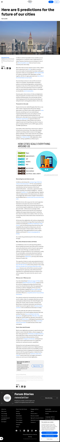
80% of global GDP (39, 72)
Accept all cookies (49, 432)
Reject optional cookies (49, 435)
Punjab (38, 289)
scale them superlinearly (22, 118)
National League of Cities (34, 281)
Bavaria (33, 289)
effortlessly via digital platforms (35, 333)
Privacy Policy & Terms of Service (30, 434)
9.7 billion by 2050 (25, 137)
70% (30, 69)
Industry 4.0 (24, 192)
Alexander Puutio (5, 57)
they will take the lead (21, 264)
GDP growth (28, 256)
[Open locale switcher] (1, 438)
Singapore (26, 338)
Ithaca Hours (25, 319)
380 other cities (36, 315)
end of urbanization (28, 91)
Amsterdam (32, 338)
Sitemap (30, 436)
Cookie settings (49, 439)
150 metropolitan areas (23, 62)
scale (42, 110)
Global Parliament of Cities (29, 282)
